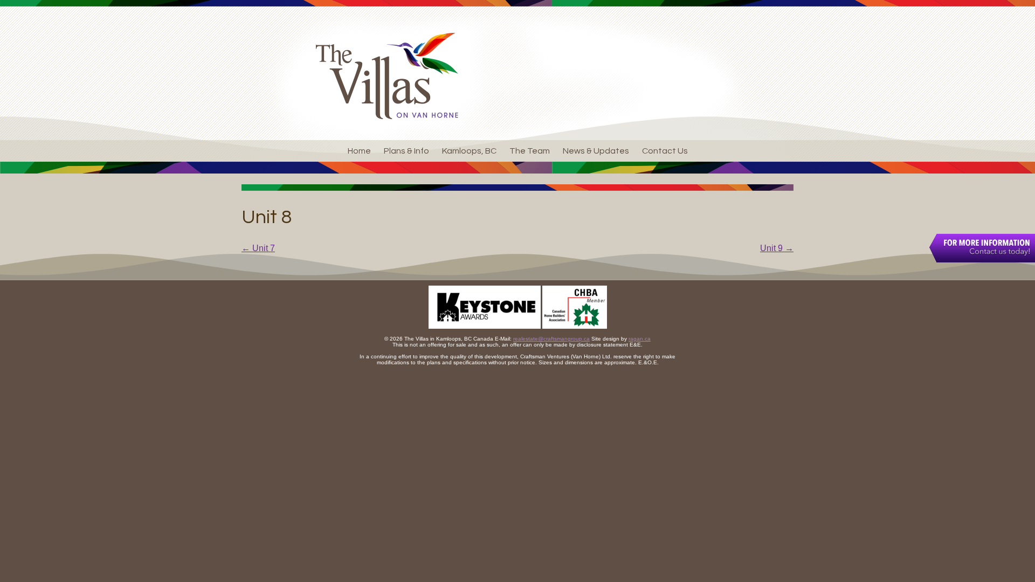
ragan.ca (640, 339)
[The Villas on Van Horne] (387, 76)
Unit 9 (777, 248)
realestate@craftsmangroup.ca (551, 339)
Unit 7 (258, 248)
